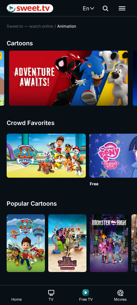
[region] (68, 78)
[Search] (105, 8)
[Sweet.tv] (30, 8)
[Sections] (122, 8)
